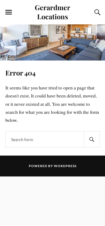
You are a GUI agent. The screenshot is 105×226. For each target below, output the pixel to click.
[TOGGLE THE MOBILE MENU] (8, 12)
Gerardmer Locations (52, 12)
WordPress (65, 166)
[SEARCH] (92, 139)
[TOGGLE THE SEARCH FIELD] (96, 12)
